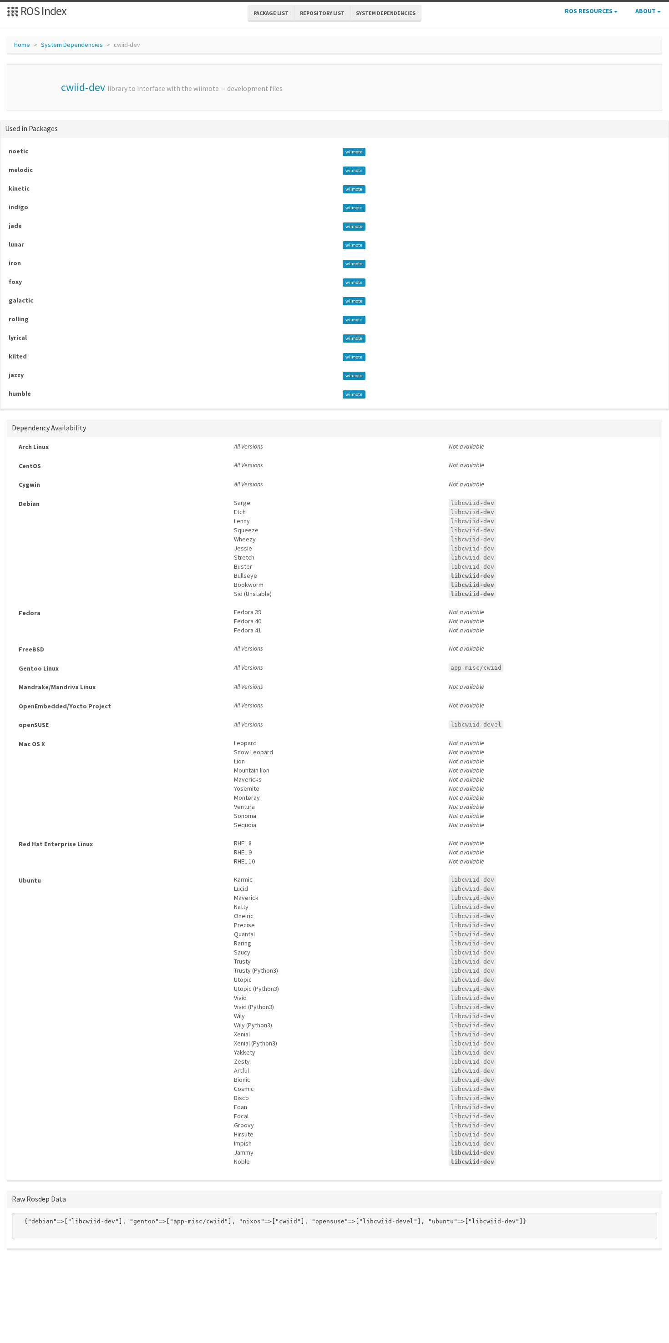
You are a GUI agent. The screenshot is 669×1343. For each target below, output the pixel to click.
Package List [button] (271, 13)
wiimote (353, 152)
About (646, 11)
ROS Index (42, 10)
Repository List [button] (322, 13)
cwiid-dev (83, 87)
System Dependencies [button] (386, 13)
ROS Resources (589, 11)
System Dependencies (72, 44)
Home (22, 44)
